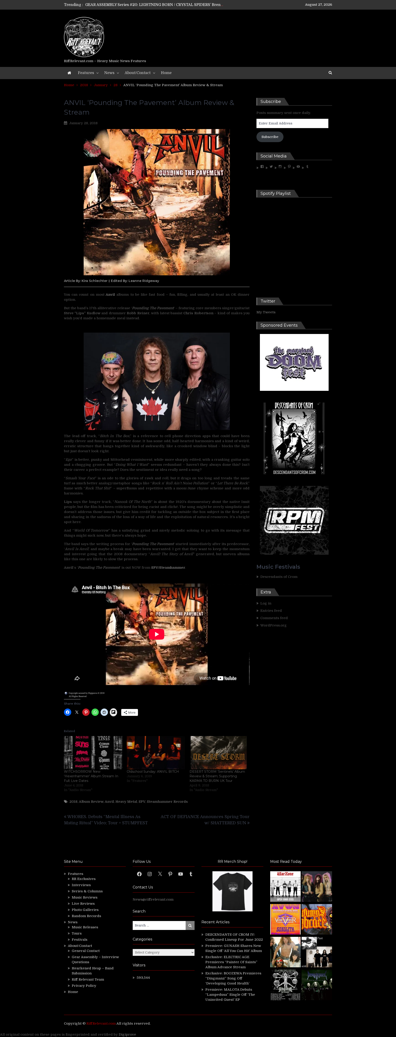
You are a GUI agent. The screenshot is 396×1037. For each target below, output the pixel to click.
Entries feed (271, 611)
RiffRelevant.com (101, 1023)
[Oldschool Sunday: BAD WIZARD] (285, 953)
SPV (142, 802)
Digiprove (127, 1034)
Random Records (86, 916)
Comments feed (274, 618)
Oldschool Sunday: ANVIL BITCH (153, 771)
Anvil (109, 802)
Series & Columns (87, 891)
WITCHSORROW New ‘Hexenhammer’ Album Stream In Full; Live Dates (91, 776)
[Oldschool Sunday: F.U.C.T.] (317, 953)
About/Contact (138, 73)
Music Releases (85, 927)
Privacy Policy (84, 986)
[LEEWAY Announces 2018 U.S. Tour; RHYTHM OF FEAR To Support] (285, 985)
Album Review (91, 802)
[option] (155, 5)
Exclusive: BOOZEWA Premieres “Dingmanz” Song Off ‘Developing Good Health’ (233, 978)
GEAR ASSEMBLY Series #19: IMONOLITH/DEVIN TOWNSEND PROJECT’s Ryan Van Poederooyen (173, 6)
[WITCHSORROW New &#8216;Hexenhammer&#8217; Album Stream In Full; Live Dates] (93, 752)
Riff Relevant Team (88, 979)
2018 (73, 802)
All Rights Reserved (78, 696)
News (109, 73)
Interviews (81, 885)
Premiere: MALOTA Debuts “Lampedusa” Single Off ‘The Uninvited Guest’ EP (230, 994)
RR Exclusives (84, 879)
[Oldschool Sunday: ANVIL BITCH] (156, 752)
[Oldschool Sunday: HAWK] (317, 887)
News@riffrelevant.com (153, 899)
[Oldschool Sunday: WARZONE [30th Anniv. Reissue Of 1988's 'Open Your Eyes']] (285, 887)
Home (166, 73)
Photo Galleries (85, 910)
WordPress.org (273, 625)
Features (86, 73)
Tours (77, 933)
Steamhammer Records (167, 802)
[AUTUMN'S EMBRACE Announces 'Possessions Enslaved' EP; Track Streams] (317, 920)
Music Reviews (84, 897)
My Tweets (265, 312)
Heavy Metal (126, 802)
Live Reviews (83, 904)
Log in (265, 603)
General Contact (86, 951)
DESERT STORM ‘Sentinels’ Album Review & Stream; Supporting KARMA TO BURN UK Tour (217, 776)
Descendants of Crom (278, 577)
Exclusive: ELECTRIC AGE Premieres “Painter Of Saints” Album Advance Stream (231, 962)
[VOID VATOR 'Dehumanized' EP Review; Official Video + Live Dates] (285, 920)
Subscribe (269, 137)
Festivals (79, 940)
